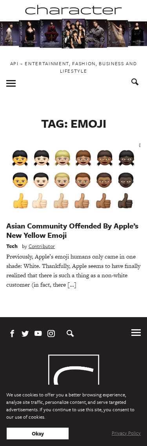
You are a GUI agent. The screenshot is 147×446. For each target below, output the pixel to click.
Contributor (42, 246)
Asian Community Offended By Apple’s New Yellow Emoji (72, 230)
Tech (12, 246)
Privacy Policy (126, 432)
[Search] (135, 83)
